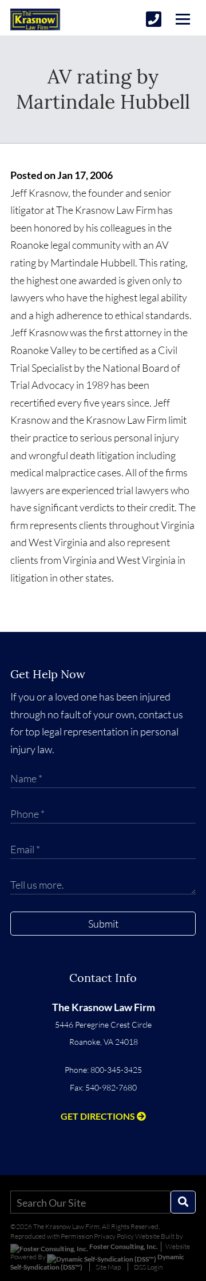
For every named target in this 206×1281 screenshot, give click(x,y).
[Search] (183, 1202)
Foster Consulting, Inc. (123, 1246)
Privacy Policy (114, 1236)
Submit (103, 923)
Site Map (108, 1267)
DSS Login (148, 1267)
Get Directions (99, 1116)
